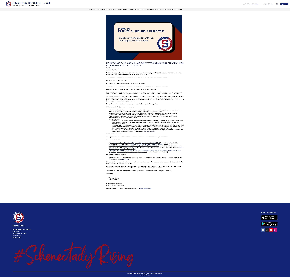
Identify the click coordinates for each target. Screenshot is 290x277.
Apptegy (148, 274)
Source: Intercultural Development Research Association (146, 144)
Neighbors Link (124, 159)
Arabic (150, 188)
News (113, 9)
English (141, 188)
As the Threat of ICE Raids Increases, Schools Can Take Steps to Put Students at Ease (134, 146)
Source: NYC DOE (149, 131)
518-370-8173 (16, 237)
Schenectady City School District (98, 9)
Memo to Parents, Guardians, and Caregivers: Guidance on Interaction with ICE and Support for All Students (150, 9)
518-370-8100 (17, 235)
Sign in (284, 4)
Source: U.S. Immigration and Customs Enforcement (132, 152)
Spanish (145, 188)
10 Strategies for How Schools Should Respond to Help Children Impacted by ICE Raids (135, 143)
